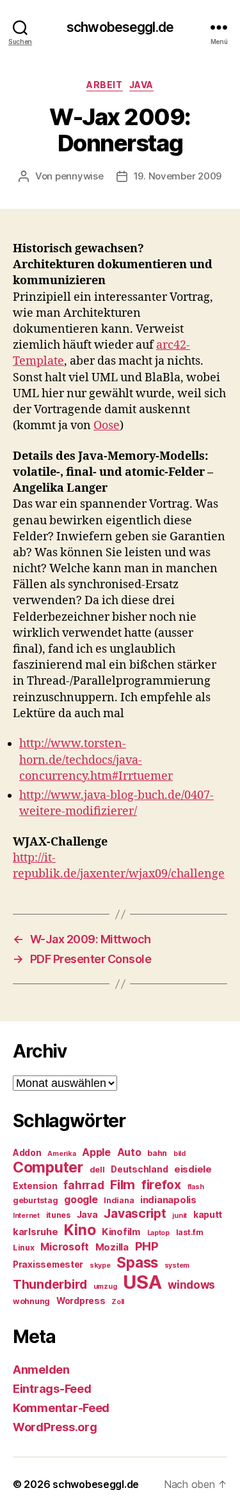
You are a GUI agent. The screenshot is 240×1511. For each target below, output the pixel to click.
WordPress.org (55, 1427)
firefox (161, 1184)
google (80, 1200)
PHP (147, 1246)
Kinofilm (121, 1232)
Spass (137, 1262)
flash (196, 1187)
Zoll (117, 1302)
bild (179, 1154)
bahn (157, 1153)
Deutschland (139, 1169)
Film (122, 1184)
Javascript (135, 1213)
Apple (96, 1152)
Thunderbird (50, 1284)
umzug (105, 1286)
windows (191, 1285)
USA (142, 1282)
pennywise (79, 176)
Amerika (61, 1154)
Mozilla (112, 1247)
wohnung (31, 1301)
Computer (48, 1167)
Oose (106, 425)
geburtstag (35, 1200)
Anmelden (41, 1369)
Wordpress (81, 1301)
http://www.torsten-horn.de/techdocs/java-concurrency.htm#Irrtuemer (96, 759)
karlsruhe (35, 1232)
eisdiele (193, 1169)
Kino (79, 1230)
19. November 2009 (178, 176)
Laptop (158, 1233)
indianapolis (168, 1200)
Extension (35, 1186)
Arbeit (104, 84)
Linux (24, 1247)
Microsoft (64, 1247)
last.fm (190, 1232)
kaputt (207, 1215)
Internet (26, 1215)
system (176, 1265)
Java (141, 84)
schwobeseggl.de (120, 27)
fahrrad (83, 1185)
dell (97, 1169)
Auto (129, 1152)
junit (179, 1215)
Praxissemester (48, 1264)
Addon (27, 1153)
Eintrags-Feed (52, 1388)
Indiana (119, 1200)
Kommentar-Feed (61, 1408)
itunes (58, 1215)
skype (100, 1265)
